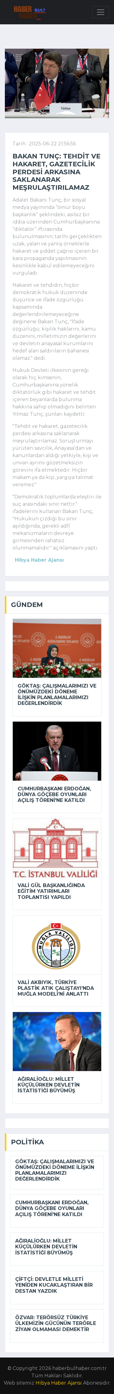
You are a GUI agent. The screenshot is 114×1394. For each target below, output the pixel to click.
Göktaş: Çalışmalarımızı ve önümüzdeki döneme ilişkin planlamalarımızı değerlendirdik (57, 694)
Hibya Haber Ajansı (59, 1383)
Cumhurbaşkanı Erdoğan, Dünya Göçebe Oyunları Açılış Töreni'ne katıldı (54, 794)
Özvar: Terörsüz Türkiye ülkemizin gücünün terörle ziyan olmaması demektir (55, 1323)
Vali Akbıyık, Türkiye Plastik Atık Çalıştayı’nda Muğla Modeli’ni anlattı (56, 988)
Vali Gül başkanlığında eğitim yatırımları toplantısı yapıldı (51, 891)
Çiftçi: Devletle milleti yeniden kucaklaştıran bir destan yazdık (54, 1285)
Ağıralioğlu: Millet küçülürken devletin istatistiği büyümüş (49, 1085)
